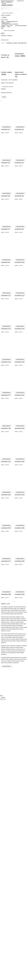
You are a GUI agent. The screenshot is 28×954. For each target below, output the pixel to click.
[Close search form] (1, 1)
